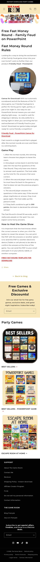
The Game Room (17, 551)
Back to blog (21, 276)
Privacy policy (8, 554)
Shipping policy (33, 554)
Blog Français (9, 513)
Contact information (26, 557)
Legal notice (13, 557)
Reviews (7, 477)
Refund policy (28, 551)
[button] (4, 9)
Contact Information (12, 500)
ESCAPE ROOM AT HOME (13, 453)
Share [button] (6, 267)
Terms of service (20, 554)
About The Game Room (13, 468)
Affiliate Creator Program (14, 486)
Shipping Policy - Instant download (18, 482)
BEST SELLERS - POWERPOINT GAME (19, 409)
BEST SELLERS (8, 367)
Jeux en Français (10, 518)
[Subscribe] (33, 311)
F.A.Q (6, 491)
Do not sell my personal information (18, 496)
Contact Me (8, 472)
